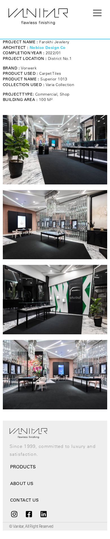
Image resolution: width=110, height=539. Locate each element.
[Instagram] (14, 514)
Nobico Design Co (48, 47)
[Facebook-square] (28, 514)
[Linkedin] (43, 514)
